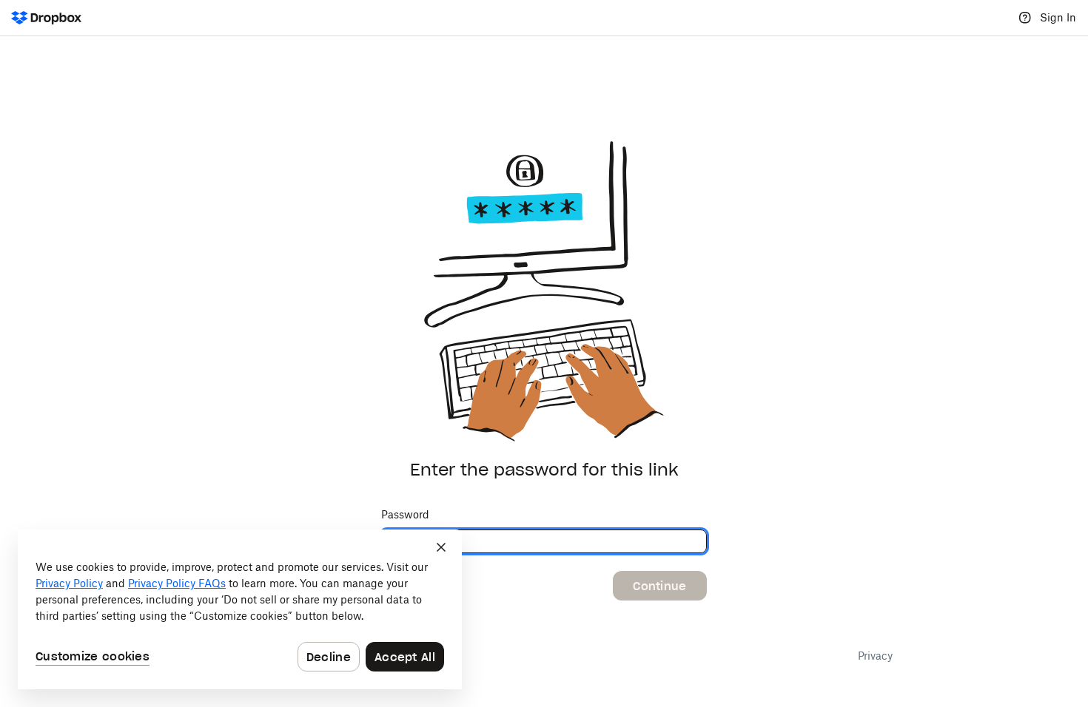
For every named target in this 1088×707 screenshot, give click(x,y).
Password (405, 514)
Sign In (1058, 17)
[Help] (1025, 18)
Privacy (875, 655)
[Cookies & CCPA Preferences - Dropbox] (240, 609)
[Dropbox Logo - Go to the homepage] (46, 18)
